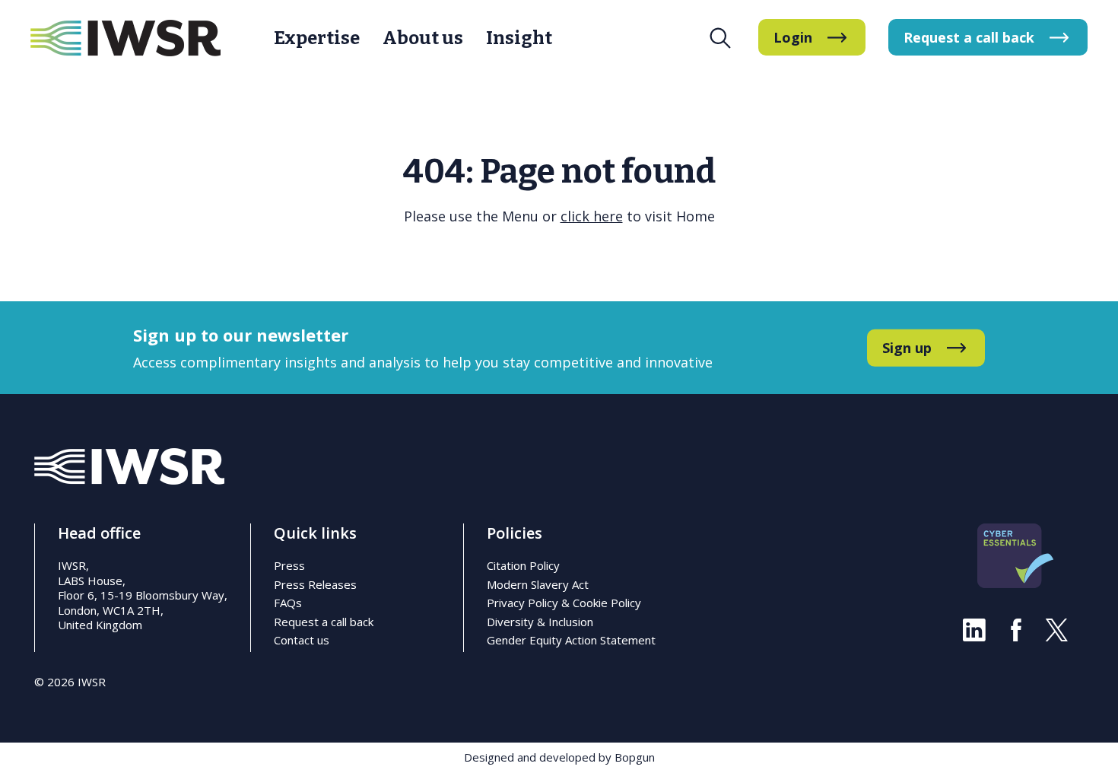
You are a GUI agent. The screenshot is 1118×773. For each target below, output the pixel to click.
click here (592, 216)
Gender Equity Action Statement (571, 639)
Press (289, 565)
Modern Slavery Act (538, 584)
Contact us (301, 639)
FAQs (288, 602)
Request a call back (323, 621)
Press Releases (315, 584)
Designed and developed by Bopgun (559, 757)
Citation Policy (523, 565)
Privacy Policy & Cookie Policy (564, 602)
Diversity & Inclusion (540, 621)
